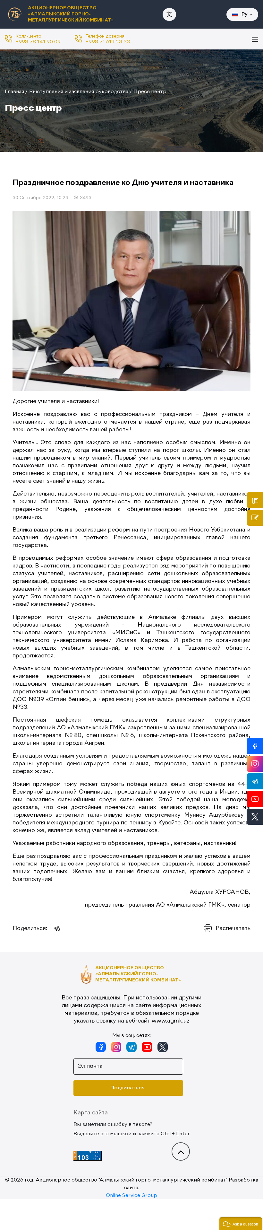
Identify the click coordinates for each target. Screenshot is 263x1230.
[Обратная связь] (255, 518)
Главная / (16, 91)
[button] (240, 1223)
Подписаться (127, 1088)
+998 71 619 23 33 (108, 42)
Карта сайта (90, 1113)
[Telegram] (57, 928)
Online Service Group (131, 1195)
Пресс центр (149, 91)
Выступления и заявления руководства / (80, 91)
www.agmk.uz (171, 1021)
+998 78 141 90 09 (38, 42)
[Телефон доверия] (255, 500)
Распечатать (233, 928)
